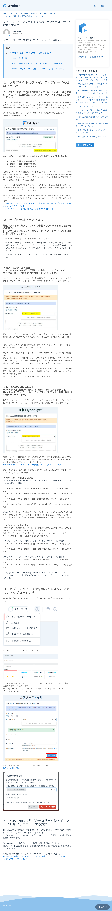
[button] (94, 6)
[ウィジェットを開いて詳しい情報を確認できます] (102, 907)
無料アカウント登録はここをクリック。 (92, 48)
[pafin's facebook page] (94, 906)
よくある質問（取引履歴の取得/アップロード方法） (26, 16)
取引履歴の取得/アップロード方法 (43, 14)
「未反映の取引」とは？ (87, 106)
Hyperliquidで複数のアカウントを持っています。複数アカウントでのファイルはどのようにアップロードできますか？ (92, 77)
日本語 (101, 6)
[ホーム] (11, 6)
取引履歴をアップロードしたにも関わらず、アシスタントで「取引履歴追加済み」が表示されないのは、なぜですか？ (92, 99)
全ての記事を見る (85, 145)
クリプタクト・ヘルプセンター (15, 14)
